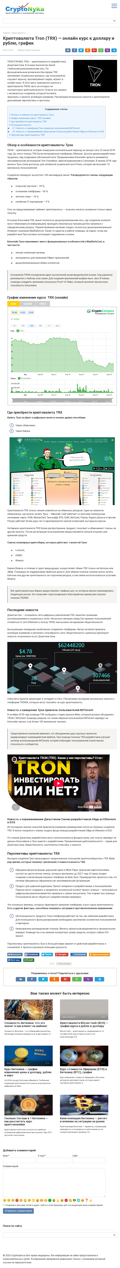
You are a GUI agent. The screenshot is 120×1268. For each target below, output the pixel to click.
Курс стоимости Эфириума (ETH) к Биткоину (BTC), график (83, 1070)
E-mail (42, 1155)
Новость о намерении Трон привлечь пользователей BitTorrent (46, 128)
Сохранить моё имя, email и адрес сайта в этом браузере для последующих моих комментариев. (54, 1205)
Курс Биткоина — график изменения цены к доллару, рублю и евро (28, 1072)
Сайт (75, 1155)
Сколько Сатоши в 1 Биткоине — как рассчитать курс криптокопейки (26, 1121)
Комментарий (10, 1166)
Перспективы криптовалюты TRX (27, 135)
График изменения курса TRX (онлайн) (30, 118)
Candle (28, 303)
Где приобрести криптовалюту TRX (28, 121)
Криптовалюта (33, 50)
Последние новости (20, 125)
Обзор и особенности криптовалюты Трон (31, 114)
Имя (6, 1155)
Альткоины (64, 963)
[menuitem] (62, 400)
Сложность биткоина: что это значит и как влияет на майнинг (25, 1024)
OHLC (43, 303)
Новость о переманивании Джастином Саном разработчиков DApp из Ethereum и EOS (58, 131)
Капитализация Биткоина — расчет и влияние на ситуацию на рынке (83, 1120)
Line (13, 303)
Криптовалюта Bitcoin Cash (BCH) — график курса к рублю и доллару (84, 1024)
